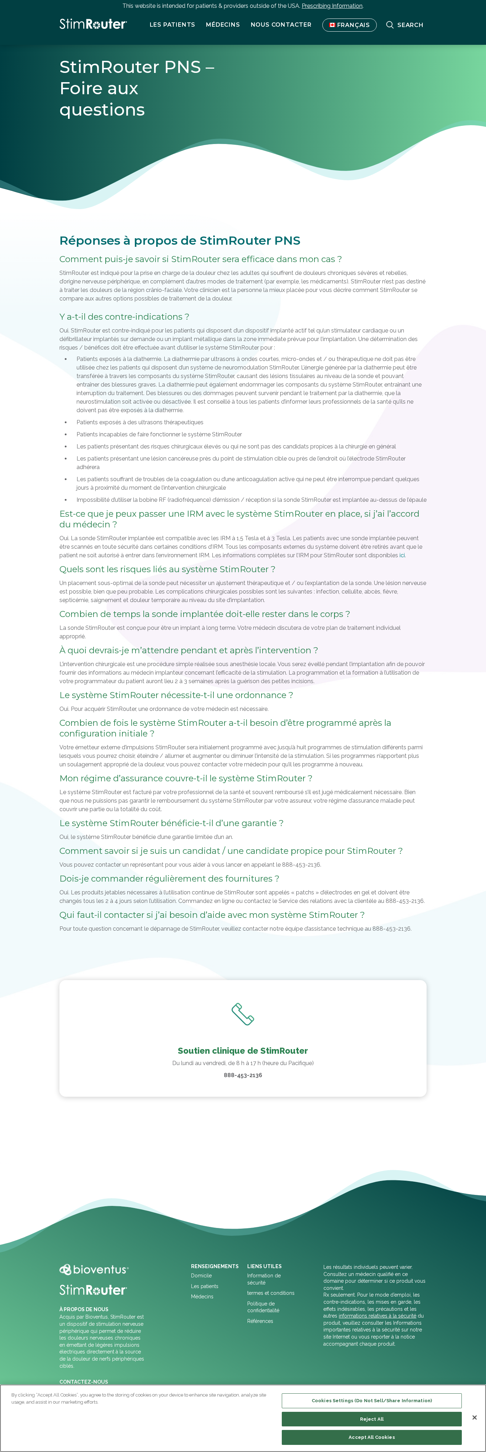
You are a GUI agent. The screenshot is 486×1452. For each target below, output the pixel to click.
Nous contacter (281, 24)
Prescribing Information (332, 5)
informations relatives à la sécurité (377, 1316)
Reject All (372, 1419)
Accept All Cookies (372, 1437)
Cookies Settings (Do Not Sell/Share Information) (372, 1400)
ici (402, 555)
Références (260, 1321)
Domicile (201, 1275)
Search (410, 25)
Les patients (204, 1286)
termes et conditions (271, 1293)
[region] (243, 1418)
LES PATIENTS (173, 24)
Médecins (223, 24)
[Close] (474, 1417)
